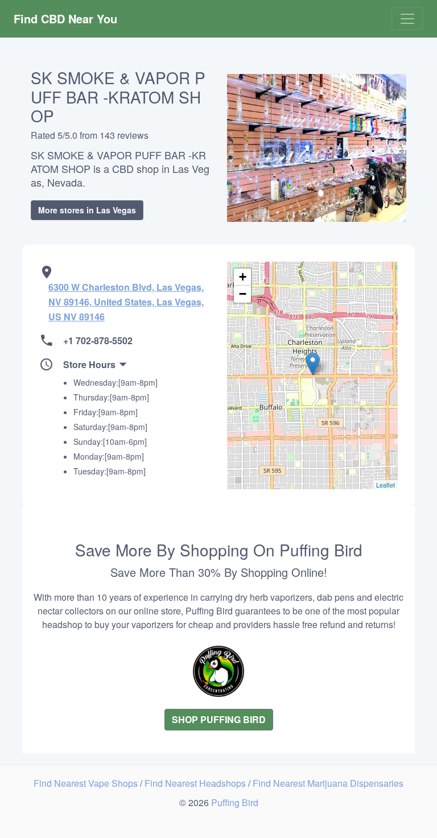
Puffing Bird (234, 802)
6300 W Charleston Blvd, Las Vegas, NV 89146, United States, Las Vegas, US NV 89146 (126, 301)
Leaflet (385, 484)
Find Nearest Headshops (196, 783)
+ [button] (242, 277)
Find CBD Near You (65, 18)
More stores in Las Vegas (87, 210)
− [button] (242, 294)
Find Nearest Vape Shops (87, 783)
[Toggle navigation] (407, 18)
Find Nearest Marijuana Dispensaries (328, 783)
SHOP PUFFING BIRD (219, 719)
